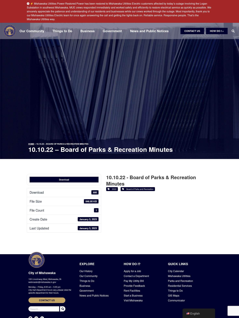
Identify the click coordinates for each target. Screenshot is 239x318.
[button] (233, 31)
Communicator (176, 300)
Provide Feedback (134, 286)
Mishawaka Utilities (179, 276)
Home (31, 143)
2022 (113, 189)
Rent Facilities (132, 290)
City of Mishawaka (42, 273)
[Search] (62, 308)
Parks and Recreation (180, 281)
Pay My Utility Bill (134, 281)
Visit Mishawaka (133, 300)
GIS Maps (173, 295)
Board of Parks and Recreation (139, 189)
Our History (86, 271)
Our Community (32, 31)
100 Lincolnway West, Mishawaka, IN (44, 279)
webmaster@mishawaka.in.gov (42, 282)
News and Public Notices (149, 31)
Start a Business (133, 295)
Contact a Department (136, 276)
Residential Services (180, 286)
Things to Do (62, 31)
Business (87, 31)
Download (64, 179)
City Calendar (176, 271)
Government (112, 31)
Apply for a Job (132, 271)
